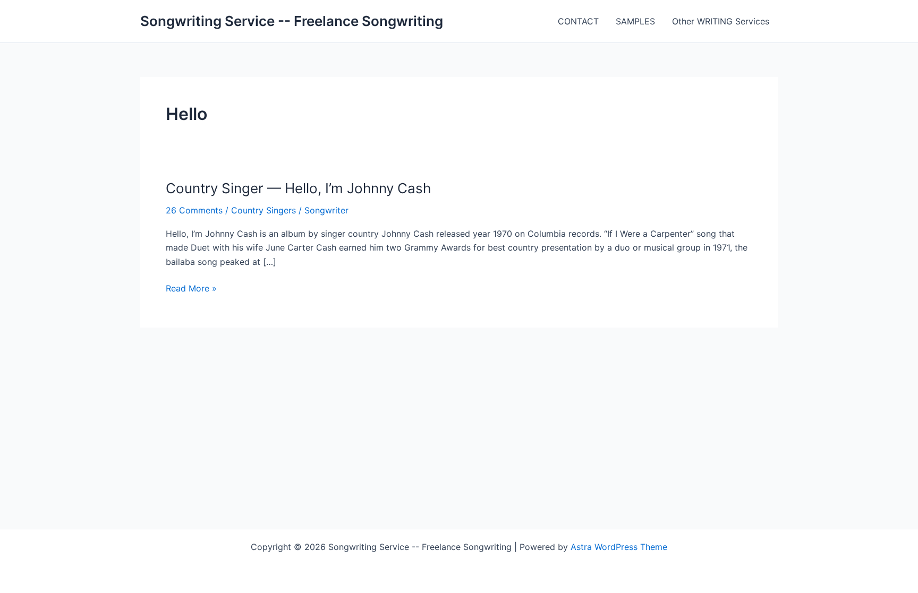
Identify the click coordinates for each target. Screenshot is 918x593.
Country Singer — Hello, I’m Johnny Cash (298, 188)
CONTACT (578, 21)
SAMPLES (635, 21)
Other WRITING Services (720, 21)
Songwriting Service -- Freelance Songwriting (291, 21)
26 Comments (194, 210)
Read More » (191, 288)
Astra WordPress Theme (619, 547)
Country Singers (263, 210)
